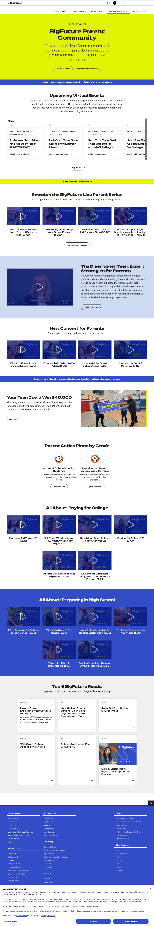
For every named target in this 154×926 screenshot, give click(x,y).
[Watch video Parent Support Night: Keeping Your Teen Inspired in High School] (130, 216)
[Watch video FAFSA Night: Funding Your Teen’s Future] (59, 216)
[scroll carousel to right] (146, 139)
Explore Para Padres (95, 487)
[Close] (150, 888)
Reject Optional (131, 921)
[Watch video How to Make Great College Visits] (23, 349)
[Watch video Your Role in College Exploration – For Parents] (94, 616)
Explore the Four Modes (92, 307)
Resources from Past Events (77, 245)
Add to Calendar (23, 154)
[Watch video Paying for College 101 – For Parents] (130, 524)
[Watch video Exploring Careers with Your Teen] (130, 616)
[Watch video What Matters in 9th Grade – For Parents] (59, 616)
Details (12, 154)
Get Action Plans (59, 487)
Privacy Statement (48, 916)
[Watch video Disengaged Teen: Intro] (40, 287)
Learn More (13, 419)
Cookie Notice (21, 916)
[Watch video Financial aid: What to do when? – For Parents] (59, 349)
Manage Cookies (11, 921)
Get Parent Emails (62, 69)
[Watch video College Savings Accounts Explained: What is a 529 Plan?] (59, 560)
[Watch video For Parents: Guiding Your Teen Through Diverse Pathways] (94, 649)
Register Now (77, 168)
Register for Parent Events (88, 69)
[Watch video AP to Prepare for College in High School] (23, 616)
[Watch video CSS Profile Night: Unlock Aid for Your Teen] (94, 216)
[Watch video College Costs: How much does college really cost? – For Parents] (94, 524)
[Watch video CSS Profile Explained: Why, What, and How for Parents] (94, 560)
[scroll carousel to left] (8, 139)
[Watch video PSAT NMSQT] (23, 216)
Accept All (93, 921)
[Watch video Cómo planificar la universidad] (59, 649)
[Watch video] (130, 349)
